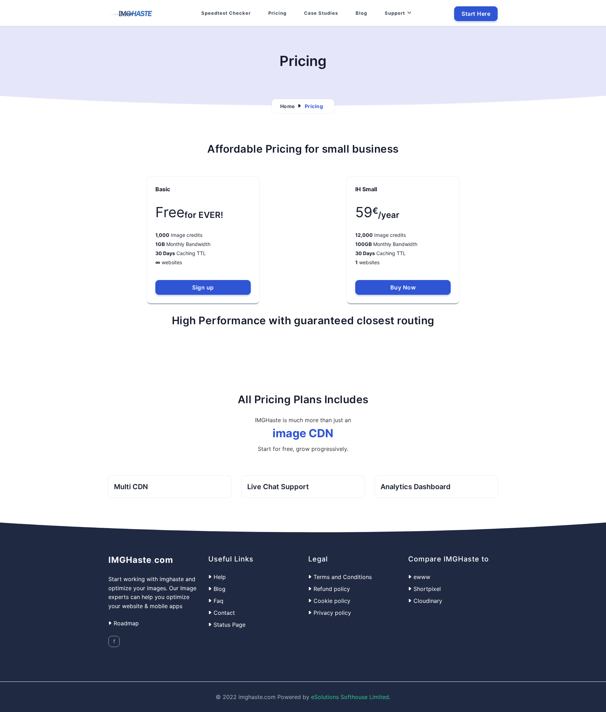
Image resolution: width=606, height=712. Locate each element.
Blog (361, 13)
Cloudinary (427, 600)
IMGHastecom (140, 560)
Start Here (476, 13)
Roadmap (126, 623)
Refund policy (332, 588)
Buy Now (403, 287)
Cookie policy (332, 600)
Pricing (277, 13)
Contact (224, 612)
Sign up (203, 287)
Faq (218, 600)
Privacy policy (332, 612)
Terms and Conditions (343, 576)
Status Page (229, 624)
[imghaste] (130, 13)
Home (287, 106)
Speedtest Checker (226, 13)
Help (220, 576)
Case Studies (321, 13)
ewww (421, 576)
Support (395, 13)
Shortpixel (427, 588)
